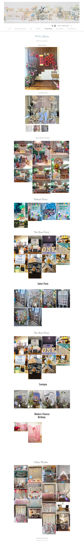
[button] (71, 26)
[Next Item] (57, 110)
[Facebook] (52, 26)
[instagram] (55, 26)
